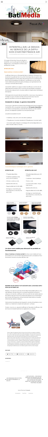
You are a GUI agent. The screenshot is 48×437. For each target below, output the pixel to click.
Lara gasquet (30, 54)
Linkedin (30, 393)
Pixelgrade (28, 390)
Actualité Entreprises (13, 54)
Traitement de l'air (23, 54)
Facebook (17, 393)
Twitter (24, 393)
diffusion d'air (24, 370)
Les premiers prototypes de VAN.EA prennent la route (14, 379)
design (19, 54)
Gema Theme (21, 390)
